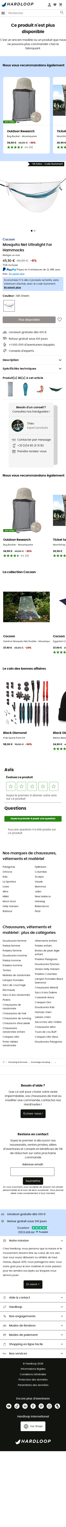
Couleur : (16, 295)
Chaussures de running (17, 1018)
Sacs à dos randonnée (16, 995)
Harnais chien (43, 1012)
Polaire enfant (43, 946)
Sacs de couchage (14, 985)
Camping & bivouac (17, 1062)
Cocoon (9, 239)
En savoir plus (12, 287)
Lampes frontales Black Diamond (49, 981)
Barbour (7, 911)
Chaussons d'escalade (16, 1023)
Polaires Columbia (46, 974)
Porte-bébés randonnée (10, 1044)
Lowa (6, 886)
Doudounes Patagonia (48, 1042)
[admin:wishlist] (59, 319)
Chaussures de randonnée (12, 1007)
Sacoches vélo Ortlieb (48, 1022)
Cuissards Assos (44, 997)
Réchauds (9, 990)
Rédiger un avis (11, 255)
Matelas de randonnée (16, 975)
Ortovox (7, 872)
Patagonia (9, 867)
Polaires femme (12, 951)
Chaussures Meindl (46, 987)
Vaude (39, 882)
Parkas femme (11, 946)
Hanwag (40, 901)
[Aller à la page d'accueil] (5, 1062)
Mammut (40, 886)
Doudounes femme (14, 941)
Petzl (37, 911)
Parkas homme (12, 960)
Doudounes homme (15, 955)
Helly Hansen (10, 906)
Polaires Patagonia (46, 959)
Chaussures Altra (45, 1027)
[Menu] (3, 13)
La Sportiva (9, 882)
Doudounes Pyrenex (47, 964)
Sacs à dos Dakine (46, 992)
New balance (43, 896)
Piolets (6, 1000)
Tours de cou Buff (45, 1032)
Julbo (38, 891)
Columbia (41, 872)
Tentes (7, 970)
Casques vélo (11, 1037)
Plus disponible (29, 319)
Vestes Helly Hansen (47, 969)
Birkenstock (42, 906)
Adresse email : (33, 1164)
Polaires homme (12, 965)
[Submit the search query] (62, 13)
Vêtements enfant (46, 941)
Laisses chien (43, 1017)
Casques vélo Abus (46, 1037)
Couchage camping (40, 1062)
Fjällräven (40, 867)
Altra (5, 891)
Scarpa (39, 877)
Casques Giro (43, 1002)
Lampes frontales (13, 980)
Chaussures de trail (14, 1013)
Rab (5, 877)
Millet (6, 896)
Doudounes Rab (44, 1007)
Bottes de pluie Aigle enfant (47, 953)
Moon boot (9, 901)
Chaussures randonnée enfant (14, 1030)
